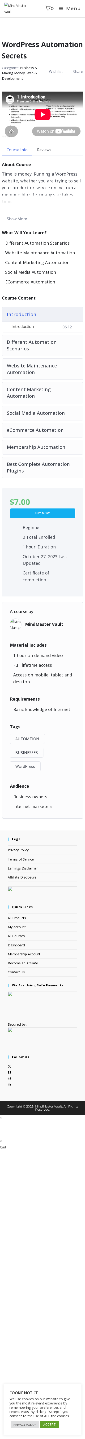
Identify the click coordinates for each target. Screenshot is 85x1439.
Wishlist (56, 71)
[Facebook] (9, 1072)
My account (17, 927)
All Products (17, 918)
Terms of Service (21, 859)
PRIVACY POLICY (24, 1424)
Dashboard (16, 945)
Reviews (44, 149)
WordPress (25, 766)
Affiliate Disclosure (22, 877)
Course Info (17, 149)
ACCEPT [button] (49, 1424)
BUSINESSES (26, 752)
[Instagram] (9, 1078)
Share (78, 71)
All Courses (16, 936)
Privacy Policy (18, 850)
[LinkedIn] (9, 1084)
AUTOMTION (27, 739)
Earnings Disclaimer (23, 868)
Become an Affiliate (23, 963)
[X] (9, 1066)
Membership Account (24, 954)
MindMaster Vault (44, 624)
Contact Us (16, 972)
